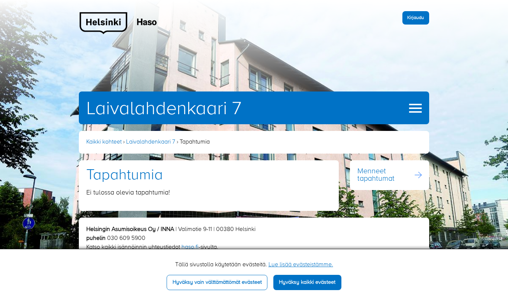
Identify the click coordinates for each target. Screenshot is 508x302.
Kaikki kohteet (104, 142)
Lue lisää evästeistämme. (301, 265)
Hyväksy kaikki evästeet (307, 282)
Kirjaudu (415, 17)
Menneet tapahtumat (376, 175)
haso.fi (190, 247)
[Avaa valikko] (415, 108)
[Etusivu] (118, 23)
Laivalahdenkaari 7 (163, 109)
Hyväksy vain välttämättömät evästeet (217, 282)
